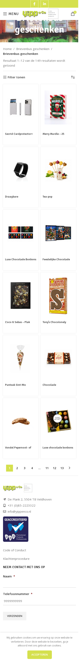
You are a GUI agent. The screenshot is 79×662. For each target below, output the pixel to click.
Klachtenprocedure (16, 559)
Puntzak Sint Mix (15, 385)
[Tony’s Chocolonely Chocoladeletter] (58, 296)
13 (62, 468)
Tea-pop (47, 196)
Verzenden (14, 616)
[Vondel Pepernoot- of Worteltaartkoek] (20, 421)
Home (7, 49)
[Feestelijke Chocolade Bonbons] (58, 233)
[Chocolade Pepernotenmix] (58, 358)
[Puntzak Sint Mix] (20, 358)
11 (47, 468)
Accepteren (39, 654)
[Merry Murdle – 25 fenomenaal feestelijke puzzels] (58, 107)
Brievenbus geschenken (32, 49)
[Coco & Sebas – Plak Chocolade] (20, 295)
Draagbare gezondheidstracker (17, 198)
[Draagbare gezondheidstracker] (20, 170)
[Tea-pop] (58, 170)
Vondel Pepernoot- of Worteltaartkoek (18, 449)
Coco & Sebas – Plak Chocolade (17, 324)
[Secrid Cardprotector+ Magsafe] (20, 107)
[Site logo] (40, 13)
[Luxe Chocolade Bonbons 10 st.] (20, 233)
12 (54, 468)
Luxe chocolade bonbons (58, 447)
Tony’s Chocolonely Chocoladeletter (54, 324)
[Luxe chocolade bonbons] (58, 421)
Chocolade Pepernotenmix (52, 386)
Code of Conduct (14, 550)
